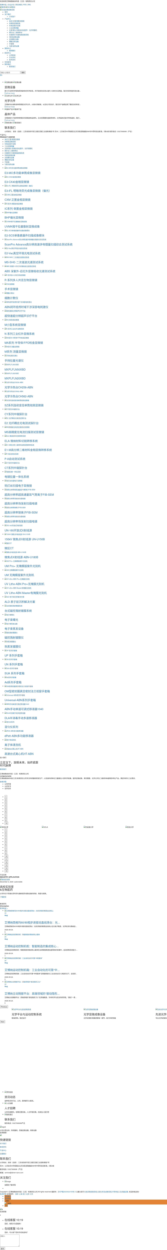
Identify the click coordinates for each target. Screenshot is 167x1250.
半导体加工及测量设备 (120, 1192)
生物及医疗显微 (14, 25)
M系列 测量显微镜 (16, 351)
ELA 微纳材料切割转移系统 (21, 441)
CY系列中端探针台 (16, 414)
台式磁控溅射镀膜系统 (18, 611)
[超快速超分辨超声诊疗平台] (15, 310)
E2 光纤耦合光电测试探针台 (22, 423)
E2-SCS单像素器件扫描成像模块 (24, 235)
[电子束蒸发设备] (11, 623)
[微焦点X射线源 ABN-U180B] (15, 552)
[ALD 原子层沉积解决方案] (14, 596)
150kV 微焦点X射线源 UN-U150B (25, 539)
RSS (24, 4)
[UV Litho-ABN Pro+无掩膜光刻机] (17, 579)
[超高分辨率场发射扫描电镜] (15, 498)
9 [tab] (5, 820)
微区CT (9, 548)
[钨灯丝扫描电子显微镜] (13, 480)
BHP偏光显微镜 (14, 217)
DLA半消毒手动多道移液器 (21, 718)
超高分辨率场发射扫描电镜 (21, 503)
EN (1, 75)
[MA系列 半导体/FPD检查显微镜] (17, 337)
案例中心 (8, 48)
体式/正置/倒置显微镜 (16, 21)
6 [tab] (5, 811)
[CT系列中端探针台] (12, 462)
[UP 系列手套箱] (11, 650)
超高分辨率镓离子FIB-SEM (21, 512)
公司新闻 (12, 55)
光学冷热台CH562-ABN (19, 396)
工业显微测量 (14, 28)
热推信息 (3, 4)
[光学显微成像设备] (120, 1009)
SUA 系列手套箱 (14, 673)
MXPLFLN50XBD (15, 369)
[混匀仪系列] (9, 722)
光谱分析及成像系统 (104, 1192)
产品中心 (8, 19)
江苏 (31, 1194)
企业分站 (11, 4)
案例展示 (12, 50)
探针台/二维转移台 (15, 32)
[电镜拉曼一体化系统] (13, 471)
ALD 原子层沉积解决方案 (20, 602)
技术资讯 (12, 59)
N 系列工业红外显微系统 (20, 334)
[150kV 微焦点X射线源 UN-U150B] (17, 534)
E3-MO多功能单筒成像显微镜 (22, 173)
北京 (27, 1194)
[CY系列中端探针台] (12, 409)
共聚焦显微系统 (14, 23)
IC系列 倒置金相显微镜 (19, 208)
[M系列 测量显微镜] (12, 346)
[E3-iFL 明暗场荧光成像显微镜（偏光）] (19, 185)
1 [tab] (5, 797)
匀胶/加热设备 (14, 46)
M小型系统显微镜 (15, 325)
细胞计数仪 (11, 298)
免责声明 (3, 1194)
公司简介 (12, 16)
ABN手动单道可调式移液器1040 (24, 709)
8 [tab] (5, 817)
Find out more (10, 93)
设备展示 (3, 1153)
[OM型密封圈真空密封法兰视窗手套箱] (19, 686)
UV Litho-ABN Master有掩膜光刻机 (26, 593)
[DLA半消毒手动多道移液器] (15, 713)
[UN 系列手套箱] (11, 659)
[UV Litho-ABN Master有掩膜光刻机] (18, 587)
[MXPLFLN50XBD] (12, 364)
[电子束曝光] (9, 614)
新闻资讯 (3, 1147)
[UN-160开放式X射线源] (13, 525)
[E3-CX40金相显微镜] (13, 176)
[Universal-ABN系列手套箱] (15, 695)
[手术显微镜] (9, 284)
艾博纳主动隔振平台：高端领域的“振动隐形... (32, 993)
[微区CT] (8, 543)
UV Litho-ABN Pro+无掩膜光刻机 (24, 584)
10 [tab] (6, 823)
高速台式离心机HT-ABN (19, 754)
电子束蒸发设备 (14, 629)
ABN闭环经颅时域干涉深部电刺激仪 (26, 307)
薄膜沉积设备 (14, 41)
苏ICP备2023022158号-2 (67, 1192)
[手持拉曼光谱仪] (11, 355)
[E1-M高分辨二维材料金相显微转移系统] (19, 445)
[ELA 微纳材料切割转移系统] (15, 436)
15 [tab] (6, 871)
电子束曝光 (11, 620)
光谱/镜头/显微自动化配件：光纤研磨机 (23, 30)
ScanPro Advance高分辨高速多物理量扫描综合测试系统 (38, 244)
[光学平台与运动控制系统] (48, 1009)
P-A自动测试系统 (15, 459)
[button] (83, 899)
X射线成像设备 (14, 37)
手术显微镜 (11, 289)
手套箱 (11, 44)
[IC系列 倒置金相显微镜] (14, 203)
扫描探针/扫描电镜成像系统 (19, 34)
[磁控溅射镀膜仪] (11, 632)
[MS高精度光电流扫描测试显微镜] (17, 427)
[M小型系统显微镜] (12, 319)
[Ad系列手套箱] (10, 677)
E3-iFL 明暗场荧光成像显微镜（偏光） (28, 191)
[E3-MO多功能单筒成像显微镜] (16, 168)
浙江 (24, 1194)
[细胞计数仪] (9, 293)
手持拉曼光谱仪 (14, 360)
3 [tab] (5, 802)
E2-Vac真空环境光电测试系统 (22, 253)
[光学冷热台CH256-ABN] (14, 382)
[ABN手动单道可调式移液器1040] (17, 704)
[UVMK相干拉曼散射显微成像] (16, 221)
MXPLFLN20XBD (15, 378)
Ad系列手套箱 (13, 682)
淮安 (16, 1194)
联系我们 (8, 64)
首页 (6, 12)
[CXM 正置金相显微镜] (13, 194)
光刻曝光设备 (14, 39)
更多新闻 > (4, 908)
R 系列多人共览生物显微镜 (21, 280)
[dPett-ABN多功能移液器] (14, 730)
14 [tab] (6, 868)
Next (2, 1022)
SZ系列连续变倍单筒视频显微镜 (24, 405)
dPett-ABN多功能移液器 (19, 736)
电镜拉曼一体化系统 (17, 476)
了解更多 (3, 897)
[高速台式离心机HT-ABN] (14, 748)
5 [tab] (5, 808)
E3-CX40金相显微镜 (17, 182)
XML (29, 4)
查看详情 (3, 781)
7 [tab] (5, 814)
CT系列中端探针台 (16, 468)
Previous (4, 1007)
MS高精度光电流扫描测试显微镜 (24, 432)
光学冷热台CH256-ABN (19, 387)
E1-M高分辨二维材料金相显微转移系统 (28, 450)
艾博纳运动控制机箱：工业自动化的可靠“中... (32, 970)
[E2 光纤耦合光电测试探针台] (15, 418)
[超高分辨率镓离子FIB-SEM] (15, 507)
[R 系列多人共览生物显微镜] (15, 275)
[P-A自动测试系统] (11, 454)
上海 (20, 1194)
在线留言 (8, 62)
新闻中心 (8, 53)
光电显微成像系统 (90, 1192)
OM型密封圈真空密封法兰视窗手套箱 (27, 691)
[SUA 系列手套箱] (11, 668)
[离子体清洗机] (10, 739)
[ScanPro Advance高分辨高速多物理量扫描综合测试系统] (25, 239)
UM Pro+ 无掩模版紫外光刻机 (23, 566)
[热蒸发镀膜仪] (10, 641)
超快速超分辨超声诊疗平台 (21, 316)
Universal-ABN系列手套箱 (20, 700)
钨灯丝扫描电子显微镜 (18, 485)
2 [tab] (5, 800)
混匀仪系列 (11, 727)
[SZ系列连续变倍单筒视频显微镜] (17, 400)
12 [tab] (6, 862)
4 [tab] (5, 805)
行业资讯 (12, 57)
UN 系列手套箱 (14, 664)
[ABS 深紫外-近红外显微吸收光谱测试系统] (20, 266)
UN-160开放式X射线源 (18, 530)
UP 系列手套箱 (14, 655)
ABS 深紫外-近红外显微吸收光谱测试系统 (30, 271)
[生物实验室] (5, 879)
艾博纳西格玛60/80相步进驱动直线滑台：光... (32, 922)
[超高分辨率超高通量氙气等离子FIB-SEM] (20, 489)
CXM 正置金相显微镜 (17, 200)
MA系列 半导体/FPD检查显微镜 (24, 343)
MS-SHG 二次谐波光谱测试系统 (24, 262)
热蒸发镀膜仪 (13, 646)
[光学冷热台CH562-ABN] (14, 391)
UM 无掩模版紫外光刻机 (19, 575)
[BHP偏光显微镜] (11, 212)
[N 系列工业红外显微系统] (14, 328)
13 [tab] (6, 865)
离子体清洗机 (13, 745)
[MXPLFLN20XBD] (12, 373)
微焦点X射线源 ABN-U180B (21, 557)
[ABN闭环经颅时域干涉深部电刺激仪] (18, 301)
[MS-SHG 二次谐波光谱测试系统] (17, 257)
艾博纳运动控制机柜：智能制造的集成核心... (32, 946)
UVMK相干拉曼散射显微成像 (22, 226)
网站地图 (18, 4)
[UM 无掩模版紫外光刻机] (14, 570)
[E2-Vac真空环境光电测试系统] (16, 248)
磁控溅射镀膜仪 (14, 637)
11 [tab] (6, 859)
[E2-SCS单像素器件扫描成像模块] (17, 230)
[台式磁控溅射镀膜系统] (13, 605)
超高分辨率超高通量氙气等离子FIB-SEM (29, 494)
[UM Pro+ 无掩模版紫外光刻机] (16, 561)
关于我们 (8, 14)
